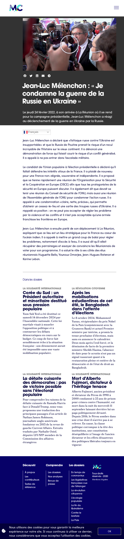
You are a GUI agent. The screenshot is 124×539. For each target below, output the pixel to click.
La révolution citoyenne (88, 288)
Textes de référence (30, 486)
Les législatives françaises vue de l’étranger (79, 483)
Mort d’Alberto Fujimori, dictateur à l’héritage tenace (92, 383)
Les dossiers (54, 472)
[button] (69, 44)
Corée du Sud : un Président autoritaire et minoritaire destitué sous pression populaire (45, 301)
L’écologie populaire (76, 500)
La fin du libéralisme (77, 507)
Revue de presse (53, 482)
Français (33, 132)
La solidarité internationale (42, 288)
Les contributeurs (32, 478)
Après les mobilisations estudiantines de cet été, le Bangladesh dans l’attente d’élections (92, 303)
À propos (30, 472)
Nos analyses (55, 477)
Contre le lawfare (76, 514)
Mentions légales (100, 480)
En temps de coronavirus (78, 474)
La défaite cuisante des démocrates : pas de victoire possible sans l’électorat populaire (44, 387)
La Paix (75, 520)
